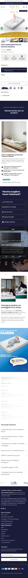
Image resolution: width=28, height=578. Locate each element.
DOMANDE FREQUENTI (7, 516)
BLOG (2, 538)
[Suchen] (4, 7)
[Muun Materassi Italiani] (14, 7)
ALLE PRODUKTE (5, 542)
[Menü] (1, 7)
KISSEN (3, 534)
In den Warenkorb (14, 83)
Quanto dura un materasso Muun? (12, 450)
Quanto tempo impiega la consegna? (10, 461)
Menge (3, 74)
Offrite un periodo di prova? (10, 455)
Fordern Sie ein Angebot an (8, 540)
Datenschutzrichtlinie (6, 523)
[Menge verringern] (2, 77)
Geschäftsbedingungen (7, 521)
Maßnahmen (4, 65)
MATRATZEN (4, 529)
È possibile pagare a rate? (9, 467)
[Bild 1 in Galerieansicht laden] (14, 23)
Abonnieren (14, 559)
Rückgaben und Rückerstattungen (10, 519)
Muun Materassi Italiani (11, 498)
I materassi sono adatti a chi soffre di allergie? (12, 444)
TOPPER (3, 531)
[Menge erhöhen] (8, 77)
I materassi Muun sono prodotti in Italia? (12, 430)
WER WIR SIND (5, 536)
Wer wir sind (4, 514)
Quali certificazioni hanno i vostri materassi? (12, 437)
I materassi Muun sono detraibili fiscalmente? (12, 473)
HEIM (2, 527)
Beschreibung (4, 92)
